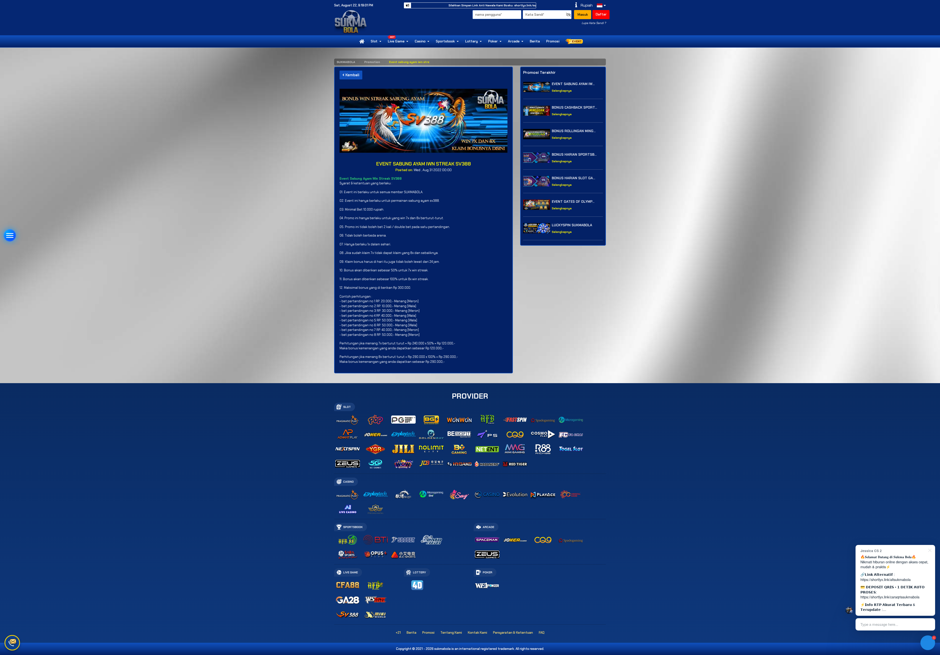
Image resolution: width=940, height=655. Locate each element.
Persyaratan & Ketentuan (513, 632)
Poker (493, 41)
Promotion (372, 62)
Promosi (552, 41)
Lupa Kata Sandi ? (594, 23)
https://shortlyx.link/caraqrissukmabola (889, 596)
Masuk (582, 14)
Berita (535, 41)
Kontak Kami (477, 632)
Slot (374, 41)
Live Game (396, 41)
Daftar (601, 14)
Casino (420, 41)
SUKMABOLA (346, 62)
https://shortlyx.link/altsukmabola (885, 579)
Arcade (513, 41)
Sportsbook (445, 41)
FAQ (541, 632)
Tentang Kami (451, 632)
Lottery (471, 41)
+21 (398, 632)
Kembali (351, 75)
